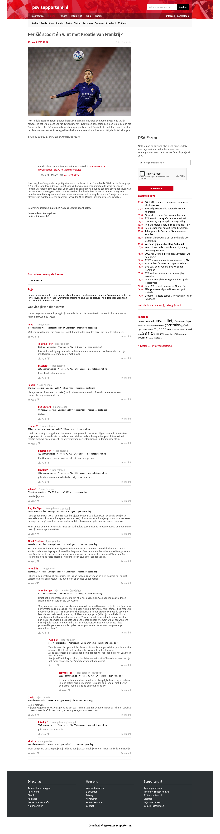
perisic (31, 295)
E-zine (69, 23)
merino (73, 298)
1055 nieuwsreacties (37, 544)
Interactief (76, 16)
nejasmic (170, 330)
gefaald (185, 325)
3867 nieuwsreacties (47, 369)
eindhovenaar (89, 295)
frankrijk (39, 295)
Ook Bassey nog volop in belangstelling (165, 221)
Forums (63, 16)
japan (140, 330)
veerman (143, 337)
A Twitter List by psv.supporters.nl (155, 346)
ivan (129, 295)
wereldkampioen (41, 300)
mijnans (159, 329)
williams (55, 300)
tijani (125, 298)
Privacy (89, 795)
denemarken (64, 295)
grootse (117, 295)
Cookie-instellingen (154, 806)
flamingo (160, 325)
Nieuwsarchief (35, 806)
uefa (30, 300)
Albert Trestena (36, 541)
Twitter (77, 23)
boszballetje (165, 320)
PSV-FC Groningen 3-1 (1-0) (59, 744)
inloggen (170, 16)
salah (140, 334)
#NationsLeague (97, 166)
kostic (145, 330)
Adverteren (91, 799)
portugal (97, 298)
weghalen (158, 338)
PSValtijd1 (43, 365)
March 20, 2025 (71, 175)
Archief (35, 23)
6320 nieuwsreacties (47, 347)
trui (176, 333)
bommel (149, 321)
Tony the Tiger (45, 344)
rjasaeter (176, 329)
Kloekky (32, 741)
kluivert (47, 298)
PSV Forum (33, 791)
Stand (31, 795)
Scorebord (110, 23)
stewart (167, 334)
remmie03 (33, 426)
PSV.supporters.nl (153, 795)
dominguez (187, 321)
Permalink (126, 336)
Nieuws (51, 16)
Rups (30, 324)
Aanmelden (33, 788)
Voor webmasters (95, 788)
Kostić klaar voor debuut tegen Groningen (166, 228)
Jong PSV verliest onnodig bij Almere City (166, 286)
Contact (90, 806)
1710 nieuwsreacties (47, 410)
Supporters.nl (153, 781)
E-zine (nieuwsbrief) (38, 802)
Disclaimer (91, 791)
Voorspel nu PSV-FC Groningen (61, 328)
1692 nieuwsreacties (37, 744)
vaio (185, 334)
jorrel (30, 298)
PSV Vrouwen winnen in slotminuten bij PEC (167, 260)
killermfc (32, 489)
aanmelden (183, 16)
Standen (60, 23)
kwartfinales (63, 298)
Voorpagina (38, 16)
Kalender (32, 799)
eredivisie (146, 325)
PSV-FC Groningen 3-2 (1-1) (59, 700)
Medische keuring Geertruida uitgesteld (165, 215)
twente (180, 334)
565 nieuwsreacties (36, 429)
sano (148, 333)
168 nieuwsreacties (46, 454)
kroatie (48, 295)
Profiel (98, 16)
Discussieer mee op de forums (45, 274)
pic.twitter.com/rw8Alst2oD (67, 169)
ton (171, 334)
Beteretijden (44, 451)
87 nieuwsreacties (36, 388)
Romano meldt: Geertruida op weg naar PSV (167, 224)
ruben (182, 329)
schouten (159, 334)
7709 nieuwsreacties (37, 492)
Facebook (88, 23)
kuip (54, 298)
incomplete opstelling (87, 328)
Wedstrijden (47, 23)
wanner (151, 338)
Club (88, 16)
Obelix (31, 697)
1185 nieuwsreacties (37, 328)
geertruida (173, 325)
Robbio (31, 385)
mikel (81, 298)
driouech (140, 325)
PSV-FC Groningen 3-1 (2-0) (59, 492)
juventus (38, 298)
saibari (188, 329)
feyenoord (153, 325)
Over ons (92, 781)
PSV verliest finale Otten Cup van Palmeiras (167, 263)
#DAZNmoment (45, 169)
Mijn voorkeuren (152, 802)
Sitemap (148, 799)
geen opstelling (95, 347)
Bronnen (99, 23)
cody (55, 295)
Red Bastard (44, 407)
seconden (117, 298)
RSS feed (122, 23)
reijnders (106, 298)
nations (88, 298)
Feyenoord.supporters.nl (156, 791)
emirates (101, 295)
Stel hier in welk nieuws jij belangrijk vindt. (160, 305)
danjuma (179, 321)
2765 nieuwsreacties (37, 700)
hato (124, 295)
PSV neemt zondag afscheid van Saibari (165, 218)
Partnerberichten (94, 802)
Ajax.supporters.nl (153, 788)
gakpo (109, 295)
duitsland (76, 295)
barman (141, 321)
